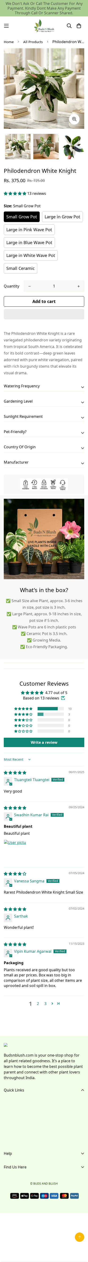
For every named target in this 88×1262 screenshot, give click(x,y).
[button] (15, 193)
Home (9, 41)
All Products (33, 41)
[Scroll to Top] (79, 1237)
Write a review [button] (44, 742)
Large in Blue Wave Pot (29, 242)
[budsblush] (44, 25)
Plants (9, 1125)
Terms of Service (18, 1173)
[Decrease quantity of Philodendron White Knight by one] (29, 286)
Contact (11, 1132)
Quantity (11, 286)
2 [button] (38, 1003)
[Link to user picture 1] (15, 851)
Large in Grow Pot (62, 216)
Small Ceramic (20, 268)
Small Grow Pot (21, 216)
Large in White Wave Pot (30, 255)
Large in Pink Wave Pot (29, 229)
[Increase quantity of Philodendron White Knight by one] (78, 286)
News (9, 1140)
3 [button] (45, 1003)
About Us (12, 1110)
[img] (15, 772)
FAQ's (9, 1117)
